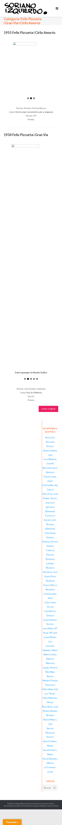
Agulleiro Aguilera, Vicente (50, 441)
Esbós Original (48, 408)
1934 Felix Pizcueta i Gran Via (26, 135)
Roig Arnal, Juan (50, 706)
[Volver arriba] (54, 817)
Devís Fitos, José (50, 493)
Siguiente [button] (56, 69)
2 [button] (31, 98)
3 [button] (34, 98)
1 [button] (28, 98)
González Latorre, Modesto (50, 563)
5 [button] (37, 379)
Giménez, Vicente (50, 541)
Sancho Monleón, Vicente (50, 732)
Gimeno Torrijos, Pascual (50, 550)
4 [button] (34, 379)
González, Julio (50, 572)
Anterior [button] (5, 69)
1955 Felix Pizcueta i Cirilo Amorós (29, 33)
